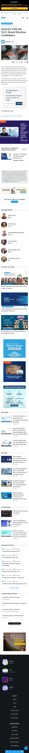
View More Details (18, 160)
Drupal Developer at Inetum (11, 597)
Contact (26, 12)
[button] (14, 62)
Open (14, 703)
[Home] (3, 18)
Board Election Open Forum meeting (11, 116)
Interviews (14, 730)
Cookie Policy (14, 714)
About (11, 12)
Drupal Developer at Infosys (11, 609)
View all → (25, 149)
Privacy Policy (14, 718)
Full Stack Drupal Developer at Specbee (14, 603)
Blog (2, 12)
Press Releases (14, 745)
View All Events (14, 587)
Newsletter (6, 12)
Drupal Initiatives (14, 738)
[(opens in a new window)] (14, 2)
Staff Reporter (9, 41)
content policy (18, 177)
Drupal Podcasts (14, 742)
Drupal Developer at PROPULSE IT (12, 615)
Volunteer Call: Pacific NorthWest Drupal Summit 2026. (20, 156)
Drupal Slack (18, 180)
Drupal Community (7, 23)
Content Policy (14, 710)
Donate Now (14, 8)
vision (8, 171)
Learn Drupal (14, 734)
